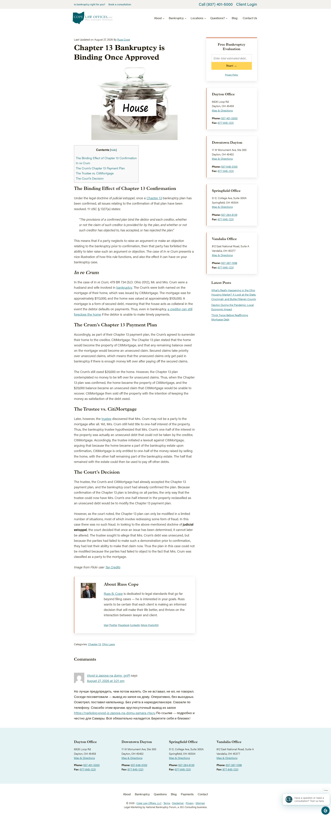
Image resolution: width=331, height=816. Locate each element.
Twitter (113, 625)
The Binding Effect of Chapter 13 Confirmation (106, 158)
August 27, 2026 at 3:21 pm (105, 680)
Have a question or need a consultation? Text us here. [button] (309, 799)
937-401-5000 (229, 118)
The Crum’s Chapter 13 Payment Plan (100, 168)
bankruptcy (124, 287)
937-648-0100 (229, 167)
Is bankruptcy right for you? (89, 4)
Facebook (124, 625)
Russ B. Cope (113, 593)
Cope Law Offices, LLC (149, 803)
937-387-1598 (229, 263)
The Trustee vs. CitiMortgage (95, 173)
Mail (106, 625)
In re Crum (83, 163)
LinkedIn (135, 625)
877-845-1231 (226, 123)
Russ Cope (128, 584)
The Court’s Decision (90, 178)
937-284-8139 (229, 215)
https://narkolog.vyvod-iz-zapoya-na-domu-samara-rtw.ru (114, 712)
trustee (106, 418)
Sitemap (200, 803)
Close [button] (326, 790)
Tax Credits (112, 567)
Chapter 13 (154, 197)
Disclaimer (178, 803)
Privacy (190, 803)
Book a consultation (119, 4)
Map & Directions (222, 110)
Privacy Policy (231, 74)
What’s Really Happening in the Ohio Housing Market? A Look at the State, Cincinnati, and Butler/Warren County (233, 294)
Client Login (246, 4)
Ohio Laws (108, 644)
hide (113, 150)
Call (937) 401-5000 (216, 4)
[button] (325, 810)
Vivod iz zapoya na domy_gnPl (108, 675)
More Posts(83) (150, 625)
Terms (166, 803)
